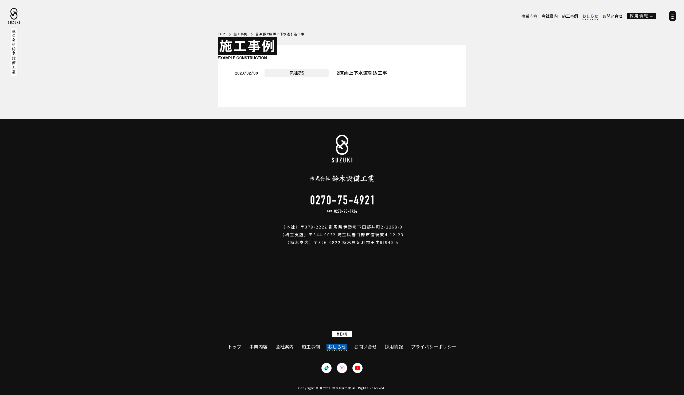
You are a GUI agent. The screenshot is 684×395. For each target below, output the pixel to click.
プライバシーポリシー (433, 347)
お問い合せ (613, 16)
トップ (234, 347)
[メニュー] (672, 18)
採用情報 (639, 16)
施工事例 (570, 16)
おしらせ (590, 16)
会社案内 (550, 16)
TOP (222, 34)
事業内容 (529, 16)
